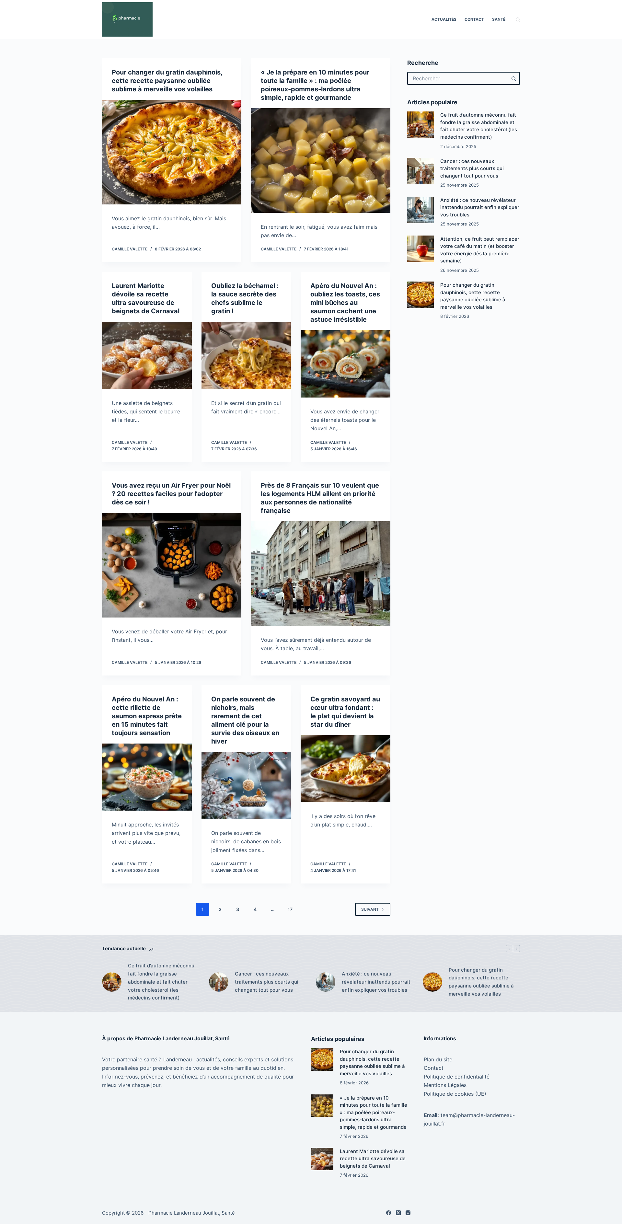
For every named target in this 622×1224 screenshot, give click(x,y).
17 (290, 909)
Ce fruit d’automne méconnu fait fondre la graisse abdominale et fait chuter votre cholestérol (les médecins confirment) (161, 982)
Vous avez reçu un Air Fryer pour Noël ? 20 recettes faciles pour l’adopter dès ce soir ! (171, 493)
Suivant (370, 909)
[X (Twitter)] (398, 1212)
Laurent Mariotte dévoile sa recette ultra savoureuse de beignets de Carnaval (373, 1158)
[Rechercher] (518, 19)
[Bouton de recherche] (513, 78)
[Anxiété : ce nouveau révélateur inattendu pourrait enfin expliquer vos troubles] (420, 210)
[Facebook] (388, 1212)
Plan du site (438, 1059)
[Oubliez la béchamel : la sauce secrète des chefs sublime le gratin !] (246, 355)
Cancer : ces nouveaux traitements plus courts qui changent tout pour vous (472, 168)
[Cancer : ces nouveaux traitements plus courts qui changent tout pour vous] (420, 171)
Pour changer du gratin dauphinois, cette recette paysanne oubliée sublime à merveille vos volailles (167, 80)
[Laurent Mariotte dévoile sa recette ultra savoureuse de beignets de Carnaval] (147, 355)
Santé (498, 19)
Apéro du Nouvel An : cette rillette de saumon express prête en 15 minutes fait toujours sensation (147, 716)
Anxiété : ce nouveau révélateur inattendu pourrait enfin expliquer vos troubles (479, 207)
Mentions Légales (445, 1085)
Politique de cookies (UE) (455, 1094)
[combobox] (458, 78)
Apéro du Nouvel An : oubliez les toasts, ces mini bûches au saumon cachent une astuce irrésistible (345, 302)
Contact (474, 19)
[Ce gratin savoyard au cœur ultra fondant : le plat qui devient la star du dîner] (345, 769)
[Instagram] (408, 1212)
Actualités (444, 19)
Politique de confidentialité (457, 1076)
